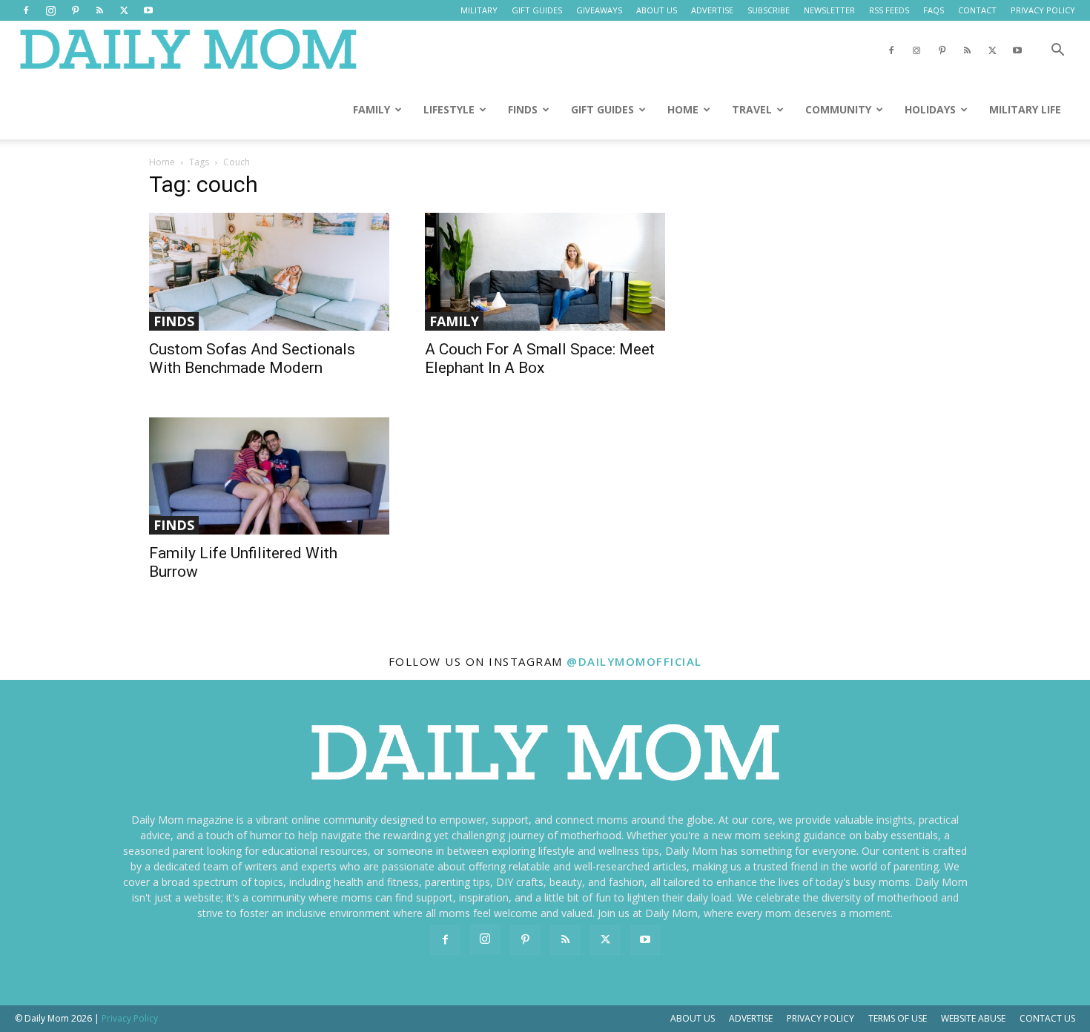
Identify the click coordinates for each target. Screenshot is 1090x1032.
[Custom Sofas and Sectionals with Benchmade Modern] (269, 272)
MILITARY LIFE (1025, 109)
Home (162, 162)
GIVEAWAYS (599, 10)
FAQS (933, 10)
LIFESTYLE (449, 109)
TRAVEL (752, 109)
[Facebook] (26, 10)
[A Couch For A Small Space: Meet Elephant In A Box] (545, 272)
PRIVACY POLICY (1043, 10)
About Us (692, 1018)
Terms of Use (897, 1018)
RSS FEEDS (889, 10)
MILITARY (479, 10)
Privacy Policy (820, 1018)
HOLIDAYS (930, 109)
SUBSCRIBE (768, 10)
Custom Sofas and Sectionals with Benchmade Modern (252, 358)
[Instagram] (50, 10)
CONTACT (977, 10)
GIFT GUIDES (537, 10)
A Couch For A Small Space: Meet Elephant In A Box (540, 358)
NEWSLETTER (829, 10)
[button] (1057, 51)
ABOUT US (656, 10)
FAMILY (371, 109)
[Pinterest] (75, 10)
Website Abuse (973, 1018)
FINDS (523, 109)
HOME (682, 109)
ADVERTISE (712, 10)
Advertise (751, 1018)
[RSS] (99, 10)
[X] (124, 10)
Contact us (1047, 1018)
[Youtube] (148, 10)
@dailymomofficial (634, 661)
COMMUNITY (838, 109)
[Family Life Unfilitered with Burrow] (269, 476)
